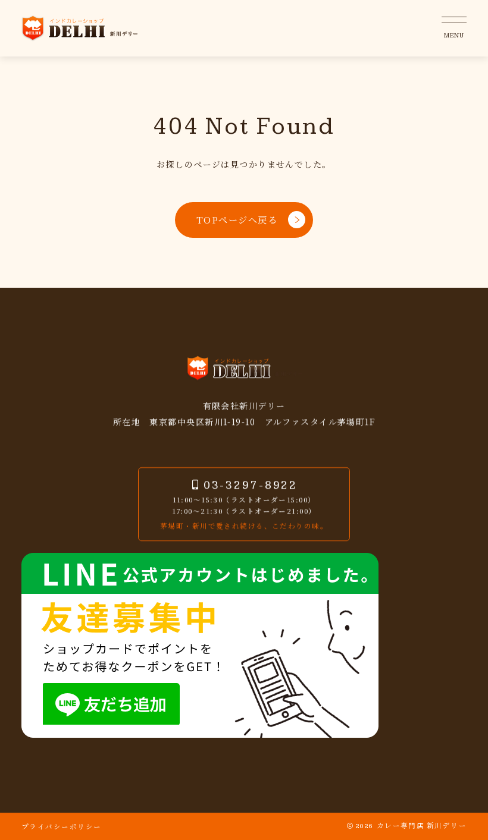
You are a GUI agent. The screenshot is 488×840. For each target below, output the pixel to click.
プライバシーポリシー (61, 826)
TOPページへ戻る (236, 219)
